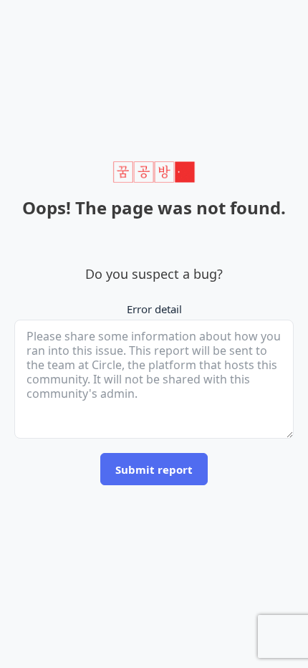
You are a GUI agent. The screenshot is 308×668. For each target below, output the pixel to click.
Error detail (154, 309)
